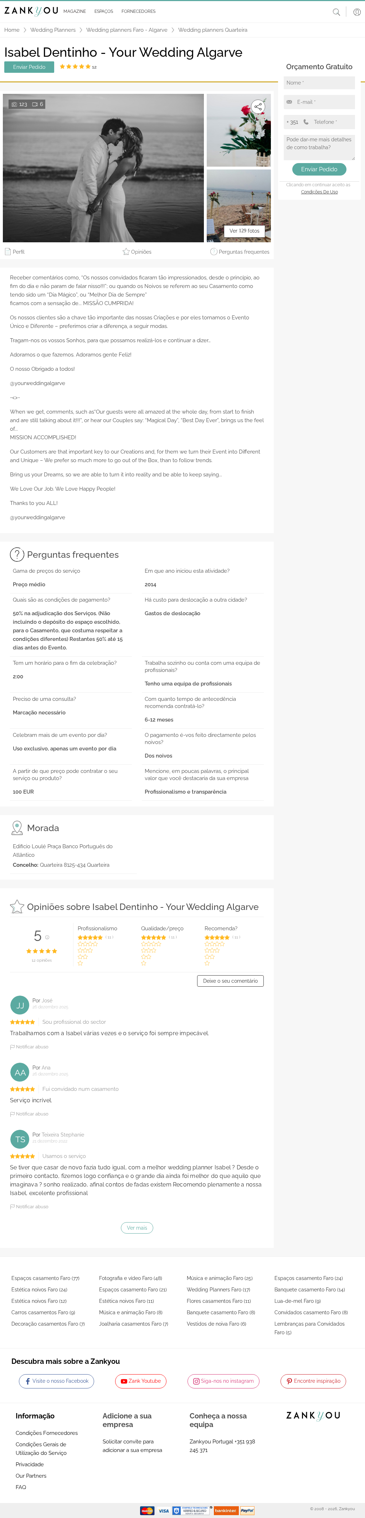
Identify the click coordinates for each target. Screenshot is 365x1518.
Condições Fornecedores (47, 1433)
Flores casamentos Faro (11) (219, 1301)
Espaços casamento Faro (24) (308, 1278)
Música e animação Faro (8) (131, 1312)
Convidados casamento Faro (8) (311, 1312)
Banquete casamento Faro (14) (309, 1289)
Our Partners (31, 1476)
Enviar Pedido (29, 67)
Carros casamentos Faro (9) (43, 1312)
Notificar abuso (31, 1046)
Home (12, 30)
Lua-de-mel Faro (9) (297, 1301)
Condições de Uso (319, 191)
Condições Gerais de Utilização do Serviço (41, 1448)
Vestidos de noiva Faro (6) (216, 1324)
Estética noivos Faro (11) (126, 1301)
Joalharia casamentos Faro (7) (133, 1324)
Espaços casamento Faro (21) (133, 1289)
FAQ (21, 1487)
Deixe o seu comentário (230, 981)
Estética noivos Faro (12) (39, 1301)
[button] (73, 11)
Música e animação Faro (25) (220, 1278)
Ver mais (137, 1228)
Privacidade (30, 1464)
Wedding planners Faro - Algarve (127, 30)
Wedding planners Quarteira (212, 30)
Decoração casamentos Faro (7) (48, 1324)
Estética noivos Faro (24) (39, 1289)
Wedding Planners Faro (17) (218, 1289)
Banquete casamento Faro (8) (221, 1312)
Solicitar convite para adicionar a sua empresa (132, 1445)
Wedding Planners (53, 30)
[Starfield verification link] (193, 1510)
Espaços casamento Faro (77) (45, 1278)
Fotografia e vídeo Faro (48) (130, 1278)
